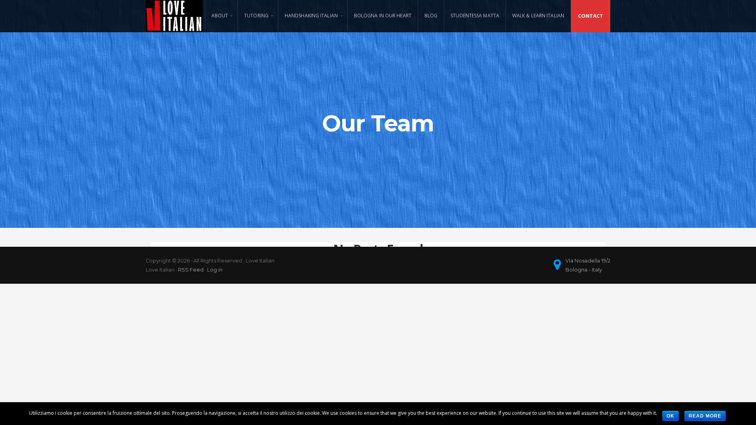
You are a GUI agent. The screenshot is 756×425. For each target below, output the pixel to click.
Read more (705, 416)
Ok (670, 416)
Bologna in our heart (382, 15)
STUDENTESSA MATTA (474, 15)
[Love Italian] (174, 15)
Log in (214, 270)
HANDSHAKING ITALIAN (311, 15)
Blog (430, 15)
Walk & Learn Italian (538, 15)
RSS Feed (191, 270)
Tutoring (256, 15)
